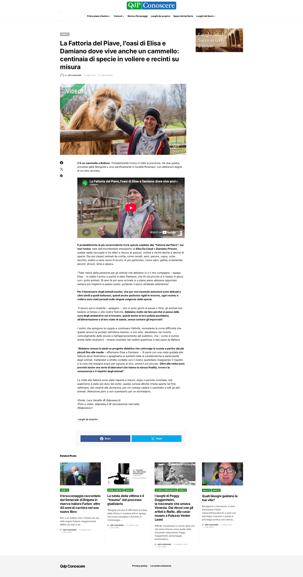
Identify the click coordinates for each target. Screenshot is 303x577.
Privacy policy (139, 565)
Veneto (65, 34)
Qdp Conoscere (72, 566)
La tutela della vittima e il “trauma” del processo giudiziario (125, 500)
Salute (206, 490)
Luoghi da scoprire (88, 419)
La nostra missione (161, 565)
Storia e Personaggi (165, 490)
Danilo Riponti (115, 490)
